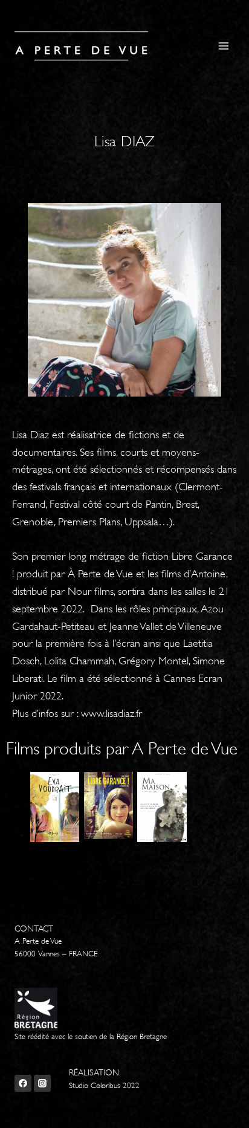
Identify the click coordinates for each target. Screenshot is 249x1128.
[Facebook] (23, 1083)
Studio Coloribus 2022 (104, 1085)
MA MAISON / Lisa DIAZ (172, 823)
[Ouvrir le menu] (223, 45)
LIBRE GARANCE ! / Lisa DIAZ (118, 823)
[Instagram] (42, 1083)
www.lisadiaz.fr (111, 713)
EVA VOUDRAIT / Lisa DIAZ (65, 823)
